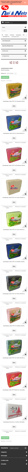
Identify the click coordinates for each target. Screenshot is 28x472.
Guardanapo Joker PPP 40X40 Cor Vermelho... (14, 389)
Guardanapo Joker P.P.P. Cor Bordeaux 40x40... (14, 165)
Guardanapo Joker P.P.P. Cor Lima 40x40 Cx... (14, 229)
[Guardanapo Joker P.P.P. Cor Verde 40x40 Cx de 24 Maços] (14, 347)
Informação (6, 41)
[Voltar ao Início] (2, 35)
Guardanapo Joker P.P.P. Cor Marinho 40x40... (14, 261)
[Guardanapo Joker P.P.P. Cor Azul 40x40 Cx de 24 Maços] (14, 123)
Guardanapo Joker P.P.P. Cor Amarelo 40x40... (14, 101)
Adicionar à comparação (21, 110)
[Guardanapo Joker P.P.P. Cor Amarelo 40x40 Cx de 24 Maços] (14, 91)
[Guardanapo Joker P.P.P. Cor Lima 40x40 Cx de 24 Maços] (14, 219)
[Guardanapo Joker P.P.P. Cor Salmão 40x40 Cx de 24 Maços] (14, 315)
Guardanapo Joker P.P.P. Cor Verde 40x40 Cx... (14, 357)
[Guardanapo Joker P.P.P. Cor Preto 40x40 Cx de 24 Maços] (14, 283)
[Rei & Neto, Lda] (14, 10)
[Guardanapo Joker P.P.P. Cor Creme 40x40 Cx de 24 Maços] (14, 187)
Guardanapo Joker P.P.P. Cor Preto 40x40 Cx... (14, 293)
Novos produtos (7, 46)
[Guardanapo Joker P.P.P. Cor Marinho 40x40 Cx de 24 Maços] (14, 251)
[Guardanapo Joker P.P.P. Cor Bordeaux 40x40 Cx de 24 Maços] (14, 155)
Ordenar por (3, 73)
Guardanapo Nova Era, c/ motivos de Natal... (14, 422)
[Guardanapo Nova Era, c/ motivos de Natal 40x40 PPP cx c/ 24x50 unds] (14, 411)
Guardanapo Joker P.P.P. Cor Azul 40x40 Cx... (14, 133)
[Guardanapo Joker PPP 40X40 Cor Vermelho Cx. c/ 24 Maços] (14, 379)
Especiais (5, 51)
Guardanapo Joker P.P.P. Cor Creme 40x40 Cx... (14, 197)
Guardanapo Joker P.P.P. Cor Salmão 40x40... (14, 325)
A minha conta (4, 460)
